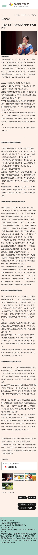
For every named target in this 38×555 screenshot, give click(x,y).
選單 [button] (4, 5)
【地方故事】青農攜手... (27, 508)
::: (3, 14)
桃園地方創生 (19, 4)
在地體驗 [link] (33, 15)
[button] (7, 477)
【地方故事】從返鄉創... (27, 504)
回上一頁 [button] (22, 498)
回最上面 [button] (32, 498)
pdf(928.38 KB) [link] (12, 467)
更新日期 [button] (3, 520)
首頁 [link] (17, 15)
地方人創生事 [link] (25, 15)
